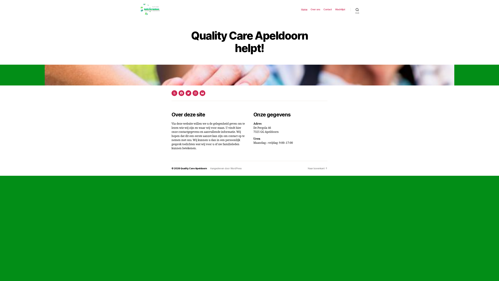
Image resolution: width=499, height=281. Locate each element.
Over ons (315, 9)
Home (304, 9)
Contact (327, 9)
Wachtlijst (340, 9)
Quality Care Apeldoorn (193, 168)
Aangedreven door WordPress (226, 168)
